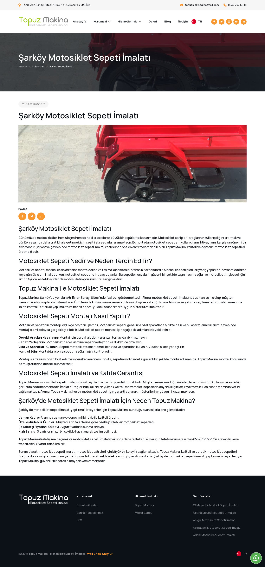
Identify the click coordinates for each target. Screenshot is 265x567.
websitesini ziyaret (32, 444)
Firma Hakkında (87, 505)
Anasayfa (79, 21)
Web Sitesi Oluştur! (100, 554)
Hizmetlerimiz (128, 21)
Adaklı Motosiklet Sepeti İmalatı (214, 535)
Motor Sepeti (143, 513)
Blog (167, 21)
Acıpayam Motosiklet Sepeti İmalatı (217, 528)
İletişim (183, 21)
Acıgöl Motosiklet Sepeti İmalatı (214, 520)
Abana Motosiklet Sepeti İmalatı (214, 513)
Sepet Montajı (144, 505)
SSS (79, 520)
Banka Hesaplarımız (90, 513)
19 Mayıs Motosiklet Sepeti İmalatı (215, 505)
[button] (196, 22)
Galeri (152, 21)
